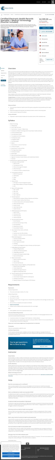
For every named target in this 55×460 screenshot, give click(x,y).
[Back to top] (27, 447)
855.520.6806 (3, 85)
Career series (44, 35)
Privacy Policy (35, 457)
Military (38, 449)
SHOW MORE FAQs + (12, 440)
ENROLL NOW (46, 28)
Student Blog (47, 449)
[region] (11, 450)
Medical (12, 14)
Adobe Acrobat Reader (14, 304)
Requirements (3, 73)
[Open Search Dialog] (52, 2)
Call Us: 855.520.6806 (49, 14)
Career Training (23, 449)
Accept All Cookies (10, 453)
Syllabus (2, 70)
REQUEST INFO (49, 59)
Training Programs (6, 14)
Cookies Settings (11, 456)
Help (38, 450)
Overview (2, 68)
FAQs (2, 77)
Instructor (3, 75)
